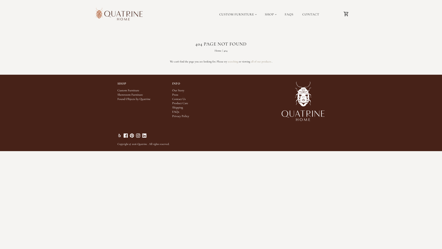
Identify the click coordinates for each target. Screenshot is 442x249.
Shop (269, 14)
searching (233, 61)
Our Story (178, 90)
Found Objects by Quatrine (133, 99)
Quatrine (142, 144)
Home (218, 50)
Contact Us (179, 99)
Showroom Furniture (130, 94)
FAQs (289, 14)
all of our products (261, 61)
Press (175, 94)
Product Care (180, 103)
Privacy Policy (180, 116)
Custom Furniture (236, 14)
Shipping (177, 107)
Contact (310, 14)
